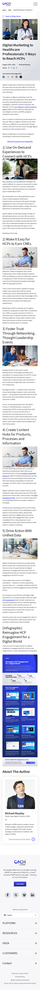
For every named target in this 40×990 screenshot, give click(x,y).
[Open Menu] (35, 4)
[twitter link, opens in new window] (16, 895)
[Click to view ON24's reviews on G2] (20, 905)
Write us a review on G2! (20, 909)
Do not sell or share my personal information (20, 983)
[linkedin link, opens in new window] (32, 895)
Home (4, 10)
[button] (20, 924)
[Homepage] (10, 3)
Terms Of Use (23, 973)
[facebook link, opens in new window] (7, 895)
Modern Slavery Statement (20, 980)
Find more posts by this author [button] (19, 839)
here (35, 875)
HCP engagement (8, 600)
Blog (9, 10)
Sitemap (15, 973)
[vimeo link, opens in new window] (24, 895)
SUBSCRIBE (20, 884)
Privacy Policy (20, 977)
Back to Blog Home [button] (13, 16)
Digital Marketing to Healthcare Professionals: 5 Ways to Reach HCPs (24, 10)
